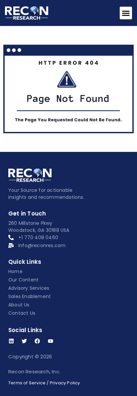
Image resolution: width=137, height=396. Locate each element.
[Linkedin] (11, 341)
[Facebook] (37, 341)
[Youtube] (50, 341)
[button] (126, 13)
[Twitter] (24, 341)
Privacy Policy (65, 383)
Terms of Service (27, 383)
